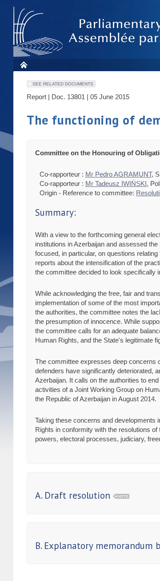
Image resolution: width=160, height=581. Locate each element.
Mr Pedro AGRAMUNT (118, 174)
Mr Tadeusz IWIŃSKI (116, 183)
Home (23, 64)
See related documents (62, 83)
